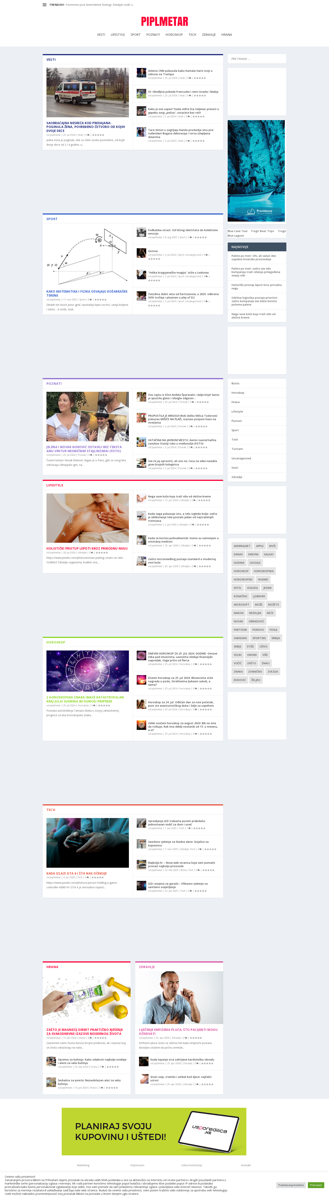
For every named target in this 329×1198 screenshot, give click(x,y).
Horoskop (174, 35)
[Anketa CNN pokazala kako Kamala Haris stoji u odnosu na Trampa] (141, 72)
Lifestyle (118, 35)
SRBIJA (276, 638)
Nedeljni (255, 613)
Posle (274, 629)
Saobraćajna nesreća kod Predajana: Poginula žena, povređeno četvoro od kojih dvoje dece (85, 127)
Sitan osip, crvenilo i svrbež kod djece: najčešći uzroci (181, 1078)
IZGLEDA (252, 588)
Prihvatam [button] (316, 1185)
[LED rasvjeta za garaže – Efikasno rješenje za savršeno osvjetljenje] (141, 885)
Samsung (240, 638)
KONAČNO (240, 596)
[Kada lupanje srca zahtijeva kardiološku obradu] (144, 1061)
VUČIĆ (238, 663)
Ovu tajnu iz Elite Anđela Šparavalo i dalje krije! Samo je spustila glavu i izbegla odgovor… (183, 396)
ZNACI (266, 663)
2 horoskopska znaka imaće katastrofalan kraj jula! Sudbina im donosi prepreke (85, 699)
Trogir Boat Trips (262, 231)
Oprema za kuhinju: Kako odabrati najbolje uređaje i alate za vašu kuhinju (92, 1061)
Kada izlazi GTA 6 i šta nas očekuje (76, 873)
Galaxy (269, 554)
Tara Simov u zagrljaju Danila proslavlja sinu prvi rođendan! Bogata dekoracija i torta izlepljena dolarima (180, 133)
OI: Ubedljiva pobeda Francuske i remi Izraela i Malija (183, 91)
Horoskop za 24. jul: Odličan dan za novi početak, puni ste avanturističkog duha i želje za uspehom (181, 703)
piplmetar (55, 134)
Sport (136, 35)
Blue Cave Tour (238, 231)
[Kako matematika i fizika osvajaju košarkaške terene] (87, 256)
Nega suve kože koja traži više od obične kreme (179, 496)
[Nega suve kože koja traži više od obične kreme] (141, 498)
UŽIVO (264, 646)
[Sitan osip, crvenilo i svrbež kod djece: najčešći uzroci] (144, 1079)
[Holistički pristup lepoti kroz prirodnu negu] (87, 518)
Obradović (256, 621)
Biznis (184, 870)
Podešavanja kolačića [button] (291, 1185)
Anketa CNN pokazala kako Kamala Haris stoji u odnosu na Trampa (180, 72)
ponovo (258, 629)
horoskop (241, 571)
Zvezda (273, 671)
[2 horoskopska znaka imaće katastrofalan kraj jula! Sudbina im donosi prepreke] (87, 671)
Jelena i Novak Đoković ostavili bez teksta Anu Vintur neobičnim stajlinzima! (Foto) (84, 449)
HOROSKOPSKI (243, 579)
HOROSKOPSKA (264, 571)
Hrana (226, 35)
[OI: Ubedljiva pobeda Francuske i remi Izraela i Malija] (141, 93)
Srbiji (237, 646)
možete (273, 604)
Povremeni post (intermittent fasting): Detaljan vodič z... (100, 4)
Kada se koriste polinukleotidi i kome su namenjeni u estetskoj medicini (183, 539)
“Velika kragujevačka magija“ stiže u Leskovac (178, 272)
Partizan (240, 629)
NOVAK (238, 621)
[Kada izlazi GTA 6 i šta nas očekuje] (87, 843)
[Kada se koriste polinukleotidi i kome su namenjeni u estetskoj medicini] (141, 540)
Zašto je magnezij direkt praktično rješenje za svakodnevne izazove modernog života (84, 1032)
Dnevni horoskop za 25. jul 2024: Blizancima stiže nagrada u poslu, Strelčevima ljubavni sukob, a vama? (180, 681)
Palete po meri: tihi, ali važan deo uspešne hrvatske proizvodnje (254, 257)
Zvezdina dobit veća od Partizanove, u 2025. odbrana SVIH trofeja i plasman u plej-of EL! (183, 295)
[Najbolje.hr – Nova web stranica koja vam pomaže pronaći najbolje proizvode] (141, 864)
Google (255, 562)
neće (270, 613)
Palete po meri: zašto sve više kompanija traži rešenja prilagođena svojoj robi (256, 272)
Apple (260, 546)
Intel (237, 588)
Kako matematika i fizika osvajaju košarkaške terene (86, 293)
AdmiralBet (242, 546)
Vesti (101, 35)
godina (239, 562)
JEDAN (267, 588)
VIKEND (252, 655)
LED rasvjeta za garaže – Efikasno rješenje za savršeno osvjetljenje (178, 885)
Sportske (259, 638)
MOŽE (259, 604)
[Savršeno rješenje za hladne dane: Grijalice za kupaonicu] (141, 843)
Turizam (237, 449)
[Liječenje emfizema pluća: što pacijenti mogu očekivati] (179, 997)
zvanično (255, 671)
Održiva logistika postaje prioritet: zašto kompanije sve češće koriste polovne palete (255, 301)
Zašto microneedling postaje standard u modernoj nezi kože (182, 560)
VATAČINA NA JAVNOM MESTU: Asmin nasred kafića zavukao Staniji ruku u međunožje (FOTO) (182, 441)
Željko (255, 680)
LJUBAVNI (259, 596)
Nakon (239, 613)
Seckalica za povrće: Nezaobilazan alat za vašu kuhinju (89, 1081)
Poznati (153, 35)
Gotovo (153, 251)
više (265, 655)
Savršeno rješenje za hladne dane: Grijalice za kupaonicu (178, 843)
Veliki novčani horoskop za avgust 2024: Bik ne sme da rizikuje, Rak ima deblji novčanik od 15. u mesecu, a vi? (183, 726)
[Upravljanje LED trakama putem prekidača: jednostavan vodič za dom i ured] (141, 823)
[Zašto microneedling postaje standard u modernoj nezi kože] (141, 561)
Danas (238, 554)
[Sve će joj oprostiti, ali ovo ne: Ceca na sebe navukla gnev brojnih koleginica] (141, 463)
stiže (250, 646)
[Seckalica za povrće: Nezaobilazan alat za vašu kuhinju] (51, 1082)
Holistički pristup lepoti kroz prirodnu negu (87, 548)
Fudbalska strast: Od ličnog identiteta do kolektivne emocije (183, 231)
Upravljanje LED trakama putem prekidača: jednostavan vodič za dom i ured (177, 822)
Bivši (272, 546)
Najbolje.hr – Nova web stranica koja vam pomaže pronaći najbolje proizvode (181, 864)
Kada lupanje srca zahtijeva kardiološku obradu (182, 1059)
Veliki (238, 655)
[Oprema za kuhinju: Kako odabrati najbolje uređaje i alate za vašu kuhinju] (51, 1061)
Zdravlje (209, 35)
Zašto (251, 663)
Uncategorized (193, 254)
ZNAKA (238, 671)
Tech (192, 35)
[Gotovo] (141, 253)
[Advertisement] (133, 183)
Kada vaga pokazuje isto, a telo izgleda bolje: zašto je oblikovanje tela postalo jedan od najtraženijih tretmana (182, 517)
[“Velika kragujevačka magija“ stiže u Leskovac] (141, 274)
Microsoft (241, 604)
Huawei (263, 579)
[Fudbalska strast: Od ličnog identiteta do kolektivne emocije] (141, 232)
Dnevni (253, 554)
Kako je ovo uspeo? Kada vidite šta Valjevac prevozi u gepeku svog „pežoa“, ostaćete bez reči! (183, 110)
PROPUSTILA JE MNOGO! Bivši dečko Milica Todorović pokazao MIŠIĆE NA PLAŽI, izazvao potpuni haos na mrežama (182, 419)
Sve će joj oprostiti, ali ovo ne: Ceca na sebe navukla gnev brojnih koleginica (182, 462)
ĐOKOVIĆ (240, 680)
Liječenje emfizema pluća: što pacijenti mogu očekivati (178, 1032)
